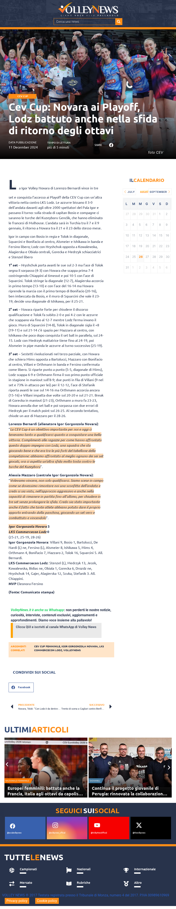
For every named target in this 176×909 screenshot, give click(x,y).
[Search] (118, 21)
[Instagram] (55, 825)
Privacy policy (16, 901)
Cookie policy (47, 901)
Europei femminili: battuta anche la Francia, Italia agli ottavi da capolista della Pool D (45, 793)
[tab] (33, 870)
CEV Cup (22, 96)
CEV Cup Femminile (47, 646)
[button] (111, 145)
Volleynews (72, 650)
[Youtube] (97, 825)
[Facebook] (12, 826)
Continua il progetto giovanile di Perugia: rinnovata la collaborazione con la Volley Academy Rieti (128, 793)
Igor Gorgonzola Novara (79, 646)
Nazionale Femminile (17, 781)
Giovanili (95, 781)
